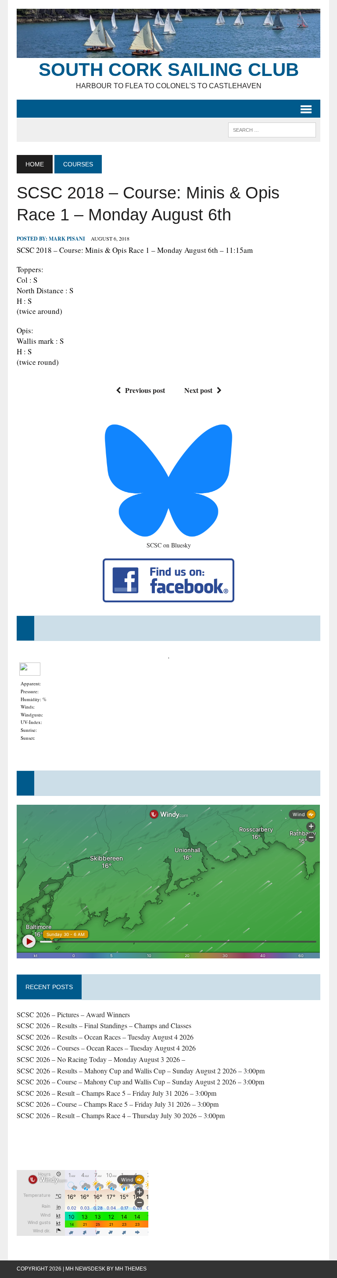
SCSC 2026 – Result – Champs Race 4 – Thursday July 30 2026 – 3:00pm (121, 1115)
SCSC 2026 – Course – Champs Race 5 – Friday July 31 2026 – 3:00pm (118, 1104)
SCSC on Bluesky (169, 545)
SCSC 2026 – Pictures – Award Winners (73, 1014)
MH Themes (131, 1269)
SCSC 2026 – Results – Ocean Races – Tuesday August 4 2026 (105, 1036)
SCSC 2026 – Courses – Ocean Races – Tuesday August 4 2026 (106, 1047)
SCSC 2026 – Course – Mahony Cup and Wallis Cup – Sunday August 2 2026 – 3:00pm (140, 1081)
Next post (198, 390)
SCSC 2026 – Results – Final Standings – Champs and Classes (104, 1025)
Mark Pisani (67, 238)
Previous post (145, 390)
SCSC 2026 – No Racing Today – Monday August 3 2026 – (101, 1059)
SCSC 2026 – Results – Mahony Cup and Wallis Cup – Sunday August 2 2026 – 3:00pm (141, 1070)
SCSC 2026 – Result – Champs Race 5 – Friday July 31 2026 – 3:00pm (116, 1093)
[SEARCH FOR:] (272, 129)
